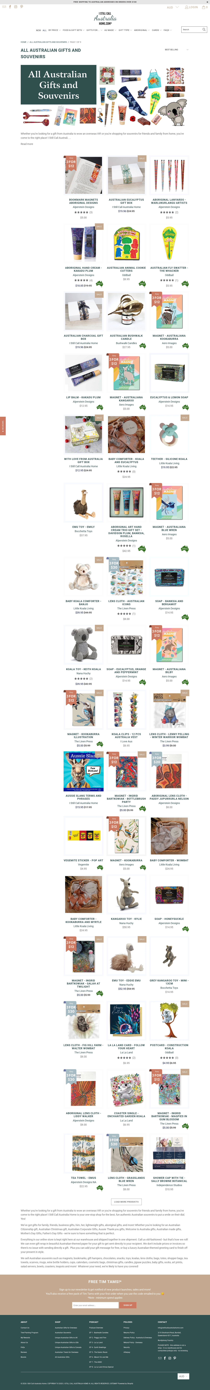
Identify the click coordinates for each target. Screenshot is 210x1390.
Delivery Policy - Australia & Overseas (138, 1338)
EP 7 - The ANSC (95, 1362)
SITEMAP (113, 1384)
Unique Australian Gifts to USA (67, 1343)
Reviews (24, 1352)
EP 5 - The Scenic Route (98, 1352)
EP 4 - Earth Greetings (97, 1347)
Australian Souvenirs (63, 1333)
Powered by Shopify (125, 1384)
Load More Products (126, 1202)
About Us (24, 1343)
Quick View (83, 182)
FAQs (23, 1347)
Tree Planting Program (29, 1333)
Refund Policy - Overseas (133, 1343)
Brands (23, 1357)
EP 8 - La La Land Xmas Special (101, 1367)
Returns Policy (129, 1333)
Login (193, 7)
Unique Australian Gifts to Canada (68, 1347)
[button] (55, 30)
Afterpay (127, 1352)
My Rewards (25, 1338)
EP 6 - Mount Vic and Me (98, 1357)
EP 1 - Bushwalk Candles (98, 1333)
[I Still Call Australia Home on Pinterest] (21, 7)
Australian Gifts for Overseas (66, 1328)
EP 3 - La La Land (96, 1343)
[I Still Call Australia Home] (105, 18)
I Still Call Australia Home (37, 1384)
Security (127, 1347)
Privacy (126, 1328)
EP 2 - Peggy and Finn (97, 1338)
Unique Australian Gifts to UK (66, 1338)
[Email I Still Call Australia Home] (4, 7)
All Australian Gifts (62, 1357)
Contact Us (25, 1328)
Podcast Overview (96, 1328)
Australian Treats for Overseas (66, 1352)
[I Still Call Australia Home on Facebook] (10, 7)
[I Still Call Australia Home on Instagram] (15, 7)
